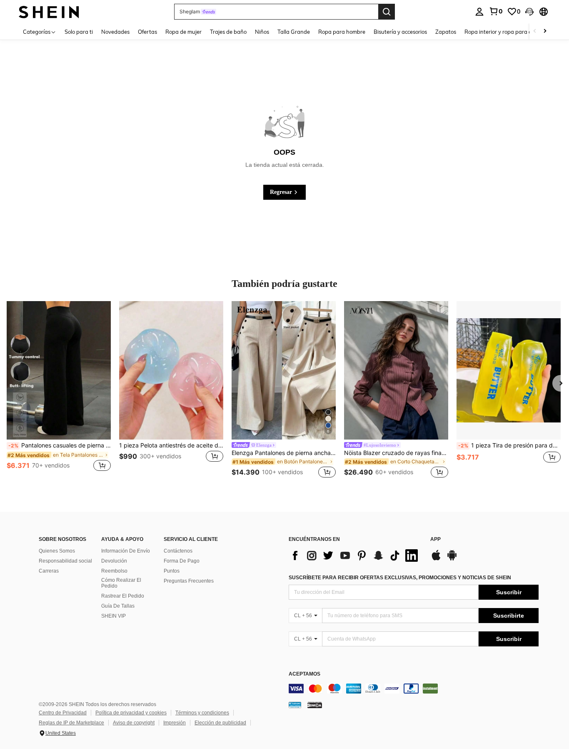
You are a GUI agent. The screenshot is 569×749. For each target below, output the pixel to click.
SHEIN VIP (113, 616)
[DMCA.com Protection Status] (314, 705)
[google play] (452, 559)
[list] (355, 555)
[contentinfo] (414, 689)
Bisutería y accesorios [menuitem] (400, 31)
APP (435, 539)
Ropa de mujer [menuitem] (183, 31)
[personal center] (479, 12)
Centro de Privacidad (63, 713)
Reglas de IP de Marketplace (71, 723)
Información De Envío (125, 551)
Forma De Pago (182, 561)
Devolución (114, 561)
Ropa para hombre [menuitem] (341, 31)
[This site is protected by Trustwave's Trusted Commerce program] (295, 705)
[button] (529, 12)
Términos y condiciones (202, 713)
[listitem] (59, 391)
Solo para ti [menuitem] (79, 31)
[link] (496, 11)
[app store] (436, 559)
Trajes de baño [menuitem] (228, 31)
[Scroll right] (545, 31)
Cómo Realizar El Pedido (121, 583)
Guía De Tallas (118, 606)
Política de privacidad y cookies (131, 713)
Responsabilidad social (65, 561)
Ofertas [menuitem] (147, 31)
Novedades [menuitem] (115, 31)
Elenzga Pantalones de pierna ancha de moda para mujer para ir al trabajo (284, 453)
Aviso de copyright (134, 723)
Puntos (172, 571)
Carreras (49, 571)
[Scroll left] (535, 31)
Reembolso (114, 571)
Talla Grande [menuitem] (293, 31)
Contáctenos (178, 551)
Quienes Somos (57, 551)
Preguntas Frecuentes (189, 581)
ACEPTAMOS (304, 674)
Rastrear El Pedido (122, 596)
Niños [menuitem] (262, 31)
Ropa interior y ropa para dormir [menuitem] (504, 31)
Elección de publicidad (220, 723)
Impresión (174, 723)
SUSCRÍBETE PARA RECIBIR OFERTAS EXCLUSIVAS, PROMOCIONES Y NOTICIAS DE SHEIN (400, 578)
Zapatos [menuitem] (445, 31)
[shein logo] (49, 11)
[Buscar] (386, 12)
